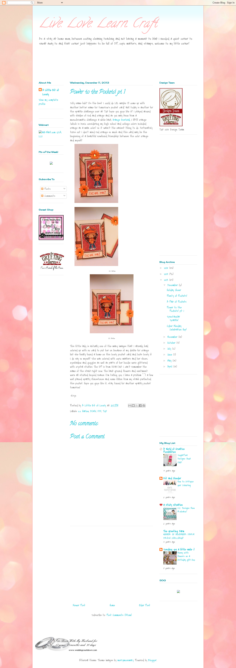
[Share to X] (137, 405)
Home (112, 605)
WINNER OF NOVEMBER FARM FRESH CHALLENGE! (178, 536)
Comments (49, 196)
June (170, 355)
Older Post (144, 605)
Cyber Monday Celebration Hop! (177, 328)
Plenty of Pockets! (177, 296)
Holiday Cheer (174, 290)
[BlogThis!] (133, 405)
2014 (166, 274)
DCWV (93, 411)
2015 (166, 268)
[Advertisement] (111, 563)
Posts (47, 189)
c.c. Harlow (83, 411)
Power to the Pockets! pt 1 (175, 309)
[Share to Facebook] (140, 405)
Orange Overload (121, 120)
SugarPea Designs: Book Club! (184, 459)
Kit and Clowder (172, 478)
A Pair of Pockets (176, 302)
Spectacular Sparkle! (173, 318)
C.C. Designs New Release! (186, 510)
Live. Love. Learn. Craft (98, 24)
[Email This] (130, 405)
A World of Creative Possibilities (174, 450)
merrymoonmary (125, 660)
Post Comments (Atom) (119, 615)
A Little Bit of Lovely (50, 92)
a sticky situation (173, 505)
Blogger (152, 660)
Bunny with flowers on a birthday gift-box (186, 556)
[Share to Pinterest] (144, 405)
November (172, 337)
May (170, 361)
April (170, 367)
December (173, 285)
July (169, 349)
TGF (105, 411)
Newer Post (79, 605)
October (171, 343)
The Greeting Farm (173, 531)
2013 (166, 280)
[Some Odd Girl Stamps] (178, 592)
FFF (99, 411)
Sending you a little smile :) (179, 549)
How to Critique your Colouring (186, 483)
